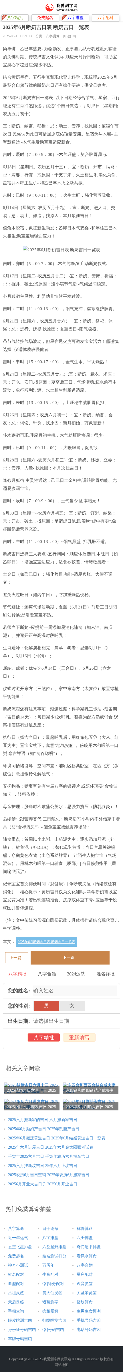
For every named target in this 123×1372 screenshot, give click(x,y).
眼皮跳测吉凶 (20, 1320)
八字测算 (52, 36)
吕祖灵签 (16, 1293)
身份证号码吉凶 (22, 1329)
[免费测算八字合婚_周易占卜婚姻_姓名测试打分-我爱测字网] (62, 7)
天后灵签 (16, 1302)
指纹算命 (85, 1302)
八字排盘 (50, 1238)
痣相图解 (50, 1311)
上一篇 (15, 958)
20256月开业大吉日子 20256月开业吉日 (42, 1184)
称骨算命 (85, 1228)
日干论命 (50, 1228)
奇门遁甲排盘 (89, 1247)
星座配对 (85, 1274)
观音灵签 (85, 1284)
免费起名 (16, 1256)
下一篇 (69, 957)
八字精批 (43, 1038)
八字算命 (16, 1228)
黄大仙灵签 (52, 1293)
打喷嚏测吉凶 (54, 1320)
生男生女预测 (89, 1311)
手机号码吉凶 (89, 1320)
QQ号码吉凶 (53, 1329)
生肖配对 (50, 1274)
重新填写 (79, 1038)
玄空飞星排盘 (20, 1247)
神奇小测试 (18, 1265)
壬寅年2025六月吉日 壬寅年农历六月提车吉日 (48, 1156)
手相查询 (16, 1311)
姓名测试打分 (54, 1256)
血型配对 (16, 1284)
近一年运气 (18, 1238)
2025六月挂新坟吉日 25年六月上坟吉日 (42, 1166)
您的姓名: (19, 991)
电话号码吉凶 (89, 1329)
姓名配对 (16, 1274)
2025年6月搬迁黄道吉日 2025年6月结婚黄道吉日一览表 (56, 1138)
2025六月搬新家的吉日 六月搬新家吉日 (42, 1120)
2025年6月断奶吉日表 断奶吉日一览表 (46, 942)
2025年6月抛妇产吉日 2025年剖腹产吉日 (43, 1129)
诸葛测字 (50, 1302)
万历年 (48, 1265)
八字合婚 (85, 1265)
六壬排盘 (85, 1238)
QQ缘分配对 (53, 1284)
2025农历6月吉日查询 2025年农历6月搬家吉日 (48, 1175)
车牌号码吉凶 (20, 1339)
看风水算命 (87, 1256)
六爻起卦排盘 (54, 1247)
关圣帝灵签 (87, 1293)
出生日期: (19, 1021)
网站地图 (61, 1365)
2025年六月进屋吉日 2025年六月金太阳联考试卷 (50, 1147)
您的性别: (19, 1006)
